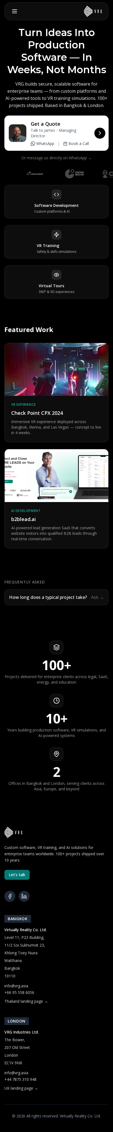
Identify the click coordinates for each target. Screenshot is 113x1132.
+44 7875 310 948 (20, 1079)
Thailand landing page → (26, 1001)
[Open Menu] (15, 11)
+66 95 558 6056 (19, 992)
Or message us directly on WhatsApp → (56, 157)
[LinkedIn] (24, 896)
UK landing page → (21, 1088)
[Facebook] (9, 896)
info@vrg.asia (16, 985)
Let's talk (17, 874)
